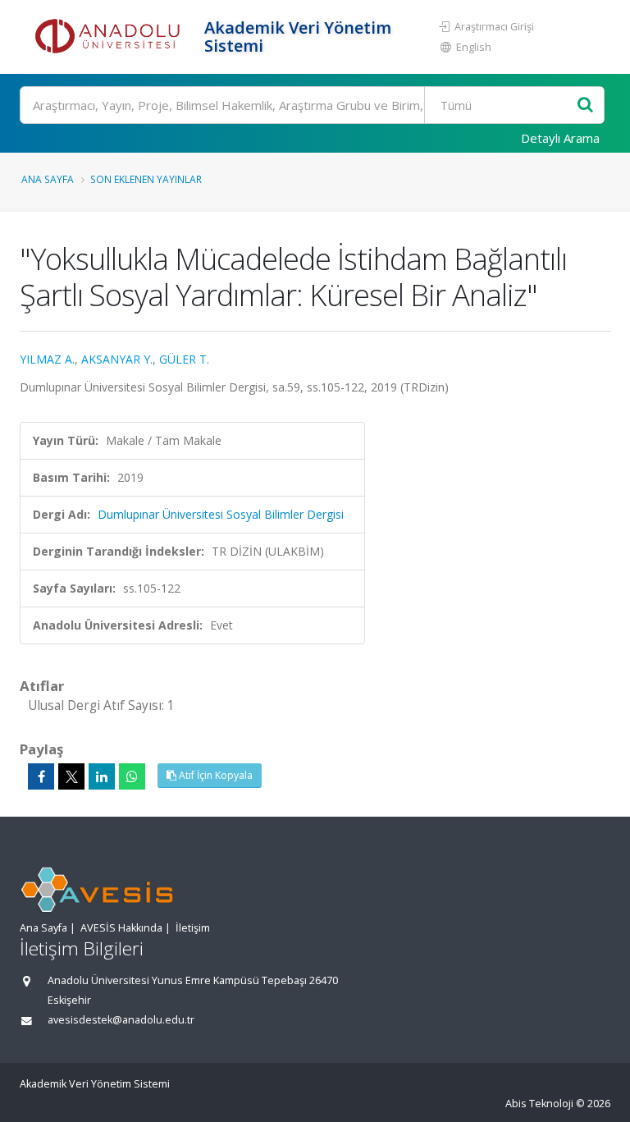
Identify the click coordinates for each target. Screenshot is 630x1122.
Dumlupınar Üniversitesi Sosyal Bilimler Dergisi (221, 514)
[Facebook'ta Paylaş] (41, 776)
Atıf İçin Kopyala (214, 775)
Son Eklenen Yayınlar (146, 178)
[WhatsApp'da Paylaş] (132, 776)
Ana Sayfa (47, 178)
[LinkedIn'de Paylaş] (102, 776)
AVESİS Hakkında (121, 928)
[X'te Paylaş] (71, 776)
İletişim (193, 928)
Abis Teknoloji (539, 1104)
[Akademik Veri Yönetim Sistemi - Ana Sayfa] (110, 37)
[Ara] (585, 105)
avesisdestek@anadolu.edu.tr (121, 1020)
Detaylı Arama (560, 138)
